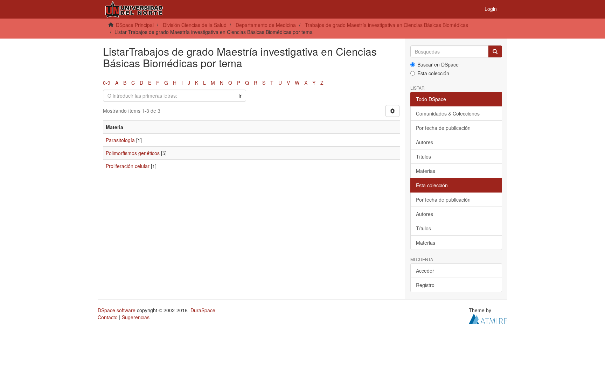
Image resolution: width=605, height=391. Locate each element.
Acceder (425, 270)
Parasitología (120, 140)
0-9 (106, 82)
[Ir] (495, 51)
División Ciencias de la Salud (195, 24)
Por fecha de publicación (443, 127)
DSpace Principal (135, 24)
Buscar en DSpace (438, 64)
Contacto (108, 317)
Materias (425, 170)
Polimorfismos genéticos (133, 152)
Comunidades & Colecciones (448, 113)
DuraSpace (202, 310)
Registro (425, 284)
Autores (424, 142)
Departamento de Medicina (266, 24)
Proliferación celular (127, 165)
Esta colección (433, 73)
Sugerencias (135, 317)
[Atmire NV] (488, 318)
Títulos (423, 156)
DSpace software (116, 310)
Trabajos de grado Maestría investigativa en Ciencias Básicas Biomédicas (386, 24)
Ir (240, 95)
